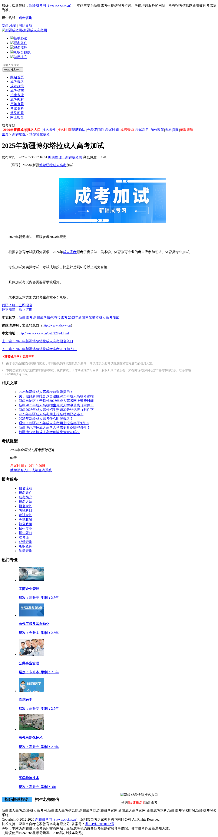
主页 (5, 134)
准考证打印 (95, 130)
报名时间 (64, 130)
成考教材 (17, 99)
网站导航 (25, 25)
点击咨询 (25, 18)
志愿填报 (171, 130)
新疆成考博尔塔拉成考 (50, 317)
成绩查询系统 (42, 470)
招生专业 (17, 95)
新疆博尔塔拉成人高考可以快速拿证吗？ (49, 432)
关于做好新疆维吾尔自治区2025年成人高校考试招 (56, 396)
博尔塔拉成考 (39, 134)
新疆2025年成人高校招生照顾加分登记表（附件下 (56, 409)
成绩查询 (127, 130)
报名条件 (49, 130)
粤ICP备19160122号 (99, 824)
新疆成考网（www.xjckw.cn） (51, 5)
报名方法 (25, 501)
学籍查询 (25, 551)
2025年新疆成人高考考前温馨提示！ (46, 392)
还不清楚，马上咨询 (17, 309)
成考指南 (17, 90)
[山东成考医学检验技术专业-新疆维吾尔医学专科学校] (31, 769)
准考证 (24, 537)
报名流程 (25, 488)
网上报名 (17, 117)
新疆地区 (19, 134)
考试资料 (17, 108)
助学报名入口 (20, 470)
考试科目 (142, 130)
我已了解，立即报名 (17, 305)
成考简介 (25, 497)
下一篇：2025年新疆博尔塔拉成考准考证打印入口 (39, 349)
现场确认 (78, 130)
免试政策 (25, 519)
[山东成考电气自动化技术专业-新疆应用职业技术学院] (31, 729)
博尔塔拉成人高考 (52, 165)
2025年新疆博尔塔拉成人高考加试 (93, 317)
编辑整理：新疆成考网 (65, 157)
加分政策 (157, 130)
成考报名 (17, 81)
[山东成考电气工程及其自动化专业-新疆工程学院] (31, 615)
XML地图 (9, 25)
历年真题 (17, 104)
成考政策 (17, 86)
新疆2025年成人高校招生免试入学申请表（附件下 (56, 405)
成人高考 (70, 252)
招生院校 (25, 533)
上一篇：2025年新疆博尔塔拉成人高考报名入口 (37, 341)
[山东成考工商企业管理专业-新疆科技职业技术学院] (31, 580)
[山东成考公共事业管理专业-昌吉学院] (31, 654)
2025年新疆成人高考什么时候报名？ (46, 418)
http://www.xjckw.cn (57, 325)
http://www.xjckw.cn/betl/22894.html (44, 333)
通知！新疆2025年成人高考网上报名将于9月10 (54, 423)
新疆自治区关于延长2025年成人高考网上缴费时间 (56, 401)
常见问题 (17, 113)
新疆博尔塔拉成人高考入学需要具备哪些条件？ (54, 427)
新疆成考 (25, 317)
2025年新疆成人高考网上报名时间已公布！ (51, 414)
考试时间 (112, 130)
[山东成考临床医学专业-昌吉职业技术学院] (31, 691)
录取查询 (187, 130)
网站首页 (17, 77)
